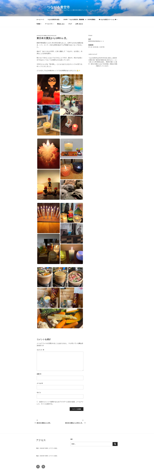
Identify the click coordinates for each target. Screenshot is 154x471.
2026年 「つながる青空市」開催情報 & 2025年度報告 (79, 19)
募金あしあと (61, 24)
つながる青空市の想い (54, 19)
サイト (39, 392)
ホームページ (40, 19)
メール (40, 383)
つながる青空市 (58, 7)
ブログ (70, 24)
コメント (40, 350)
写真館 (38, 24)
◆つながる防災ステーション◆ (107, 19)
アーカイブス (48, 24)
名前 (39, 374)
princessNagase (51, 35)
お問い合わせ (79, 24)
